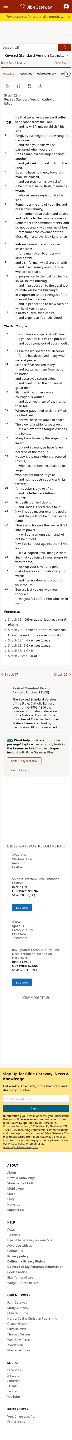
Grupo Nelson (17, 1324)
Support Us (15, 1210)
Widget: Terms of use (22, 1283)
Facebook (14, 1370)
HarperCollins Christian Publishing (32, 1318)
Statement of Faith (20, 1183)
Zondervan (15, 1345)
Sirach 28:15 (17, 645)
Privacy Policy (16, 1143)
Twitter (12, 1391)
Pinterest (14, 1381)
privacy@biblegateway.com (20, 1147)
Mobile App (15, 1188)
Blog (10, 1199)
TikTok (12, 1386)
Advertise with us (19, 1245)
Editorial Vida (16, 1329)
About (11, 1172)
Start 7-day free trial (24, 761)
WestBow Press (18, 1340)
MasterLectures (18, 1350)
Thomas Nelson (18, 1334)
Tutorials (13, 1235)
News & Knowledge (21, 1178)
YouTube (13, 1397)
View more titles (36, 998)
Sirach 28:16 (17, 651)
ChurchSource (17, 1313)
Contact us (15, 1251)
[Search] (64, 47)
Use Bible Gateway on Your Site (29, 1240)
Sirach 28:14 (17, 640)
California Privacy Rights (26, 1261)
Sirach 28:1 (16, 619)
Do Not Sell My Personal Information (35, 1267)
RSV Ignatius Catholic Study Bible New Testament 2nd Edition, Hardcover (36, 954)
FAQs (11, 1230)
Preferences (16, 1422)
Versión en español (21, 1416)
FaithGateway (17, 1302)
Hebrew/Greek (46, 73)
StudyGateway (17, 1308)
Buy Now (22, 907)
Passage (8, 73)
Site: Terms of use (20, 1277)
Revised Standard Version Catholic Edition (31, 690)
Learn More (18, 770)
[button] (66, 6)
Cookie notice (17, 1272)
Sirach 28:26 (17, 656)
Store (11, 1194)
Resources (25, 73)
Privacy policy (17, 1256)
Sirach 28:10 (17, 630)
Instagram (14, 1375)
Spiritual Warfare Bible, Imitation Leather (36, 881)
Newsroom (15, 1204)
